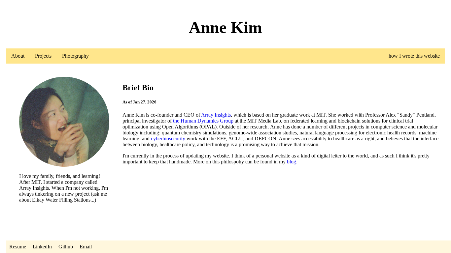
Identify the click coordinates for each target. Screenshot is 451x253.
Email (86, 246)
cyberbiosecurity (168, 138)
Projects (43, 56)
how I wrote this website (414, 56)
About (17, 56)
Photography (75, 56)
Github (65, 246)
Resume (17, 246)
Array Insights (216, 115)
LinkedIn (42, 246)
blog (291, 161)
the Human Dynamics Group (203, 121)
